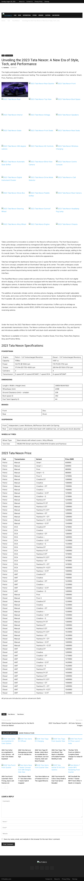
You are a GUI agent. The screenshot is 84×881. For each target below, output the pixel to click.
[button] (79, 15)
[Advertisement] (42, 8)
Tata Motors (16, 21)
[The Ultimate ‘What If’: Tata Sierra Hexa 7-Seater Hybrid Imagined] (25, 769)
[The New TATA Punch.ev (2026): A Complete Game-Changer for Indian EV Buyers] (75, 743)
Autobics (6, 67)
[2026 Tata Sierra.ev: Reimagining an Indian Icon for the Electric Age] (25, 743)
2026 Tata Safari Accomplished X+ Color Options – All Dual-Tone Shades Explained (8, 754)
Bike (19, 15)
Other (35, 15)
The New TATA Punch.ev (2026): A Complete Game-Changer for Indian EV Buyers (75, 754)
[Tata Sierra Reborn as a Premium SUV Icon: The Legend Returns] (42, 769)
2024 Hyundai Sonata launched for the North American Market (18, 724)
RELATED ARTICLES (10, 733)
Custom (47, 15)
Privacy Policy (38, 1)
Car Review (55, 15)
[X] (77, 1)
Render (40, 15)
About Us (21, 1)
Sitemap (47, 1)
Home (3, 21)
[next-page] (6, 787)
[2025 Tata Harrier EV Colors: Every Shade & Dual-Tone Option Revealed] (59, 769)
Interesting (27, 15)
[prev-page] (3, 787)
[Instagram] (70, 1)
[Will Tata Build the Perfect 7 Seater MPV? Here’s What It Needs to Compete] (75, 769)
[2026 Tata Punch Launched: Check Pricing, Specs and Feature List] (9, 769)
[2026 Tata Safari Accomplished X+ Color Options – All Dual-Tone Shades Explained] (9, 743)
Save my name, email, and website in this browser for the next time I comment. (32, 839)
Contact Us (29, 1)
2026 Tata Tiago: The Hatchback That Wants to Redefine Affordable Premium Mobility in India (58, 754)
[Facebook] (66, 1)
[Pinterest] (73, 1)
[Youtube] (80, 1)
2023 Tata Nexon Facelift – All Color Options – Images (65, 724)
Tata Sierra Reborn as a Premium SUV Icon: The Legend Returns (42, 779)
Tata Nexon (20, 714)
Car (15, 15)
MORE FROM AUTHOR (26, 733)
